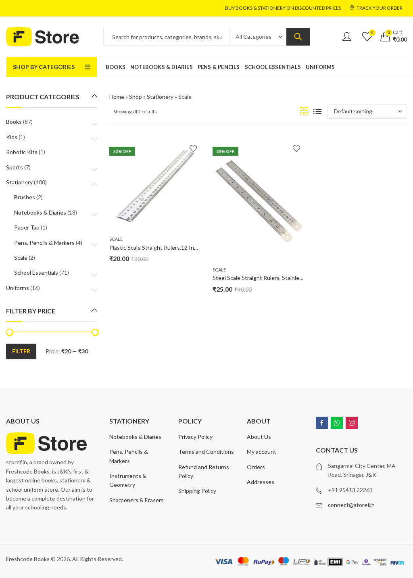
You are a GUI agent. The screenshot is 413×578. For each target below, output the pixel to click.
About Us (259, 436)
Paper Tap (27, 227)
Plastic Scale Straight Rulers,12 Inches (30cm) (166, 247)
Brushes (24, 197)
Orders (256, 466)
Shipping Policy (197, 490)
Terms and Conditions (206, 451)
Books (14, 121)
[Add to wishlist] (193, 148)
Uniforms (17, 287)
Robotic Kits (22, 151)
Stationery (160, 96)
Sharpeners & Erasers (136, 500)
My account (261, 451)
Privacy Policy (195, 436)
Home (116, 96)
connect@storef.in (351, 504)
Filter (21, 351)
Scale (116, 239)
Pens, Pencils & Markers (44, 242)
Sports (14, 167)
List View (317, 111)
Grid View (304, 111)
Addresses (260, 481)
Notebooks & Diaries (40, 212)
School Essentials (36, 272)
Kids (11, 137)
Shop (135, 96)
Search (298, 37)
